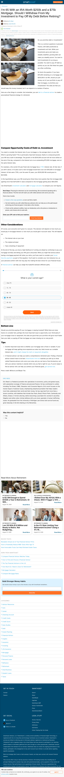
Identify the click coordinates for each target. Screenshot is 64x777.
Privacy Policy (35, 722)
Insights (4, 639)
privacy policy (5, 774)
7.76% (42, 167)
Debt (3, 628)
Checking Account (8, 615)
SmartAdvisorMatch (37, 710)
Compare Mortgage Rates (10, 573)
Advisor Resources (8, 604)
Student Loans (6, 673)
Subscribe (32, 592)
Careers (5, 695)
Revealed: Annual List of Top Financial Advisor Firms (17, 542)
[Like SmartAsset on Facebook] (4, 720)
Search (34, 692)
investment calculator (19, 186)
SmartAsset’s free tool (33, 358)
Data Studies (6, 625)
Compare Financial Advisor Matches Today (15, 556)
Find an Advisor (58, 2)
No (6, 418)
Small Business (7, 670)
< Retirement (4, 6)
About (33, 695)
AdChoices (35, 725)
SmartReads (35, 697)
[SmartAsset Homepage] (29, 2)
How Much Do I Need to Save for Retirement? (16, 567)
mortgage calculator (35, 186)
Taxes (4, 676)
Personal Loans (7, 659)
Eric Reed (6, 378)
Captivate (34, 700)
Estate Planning (7, 632)
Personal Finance (7, 656)
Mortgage (5, 652)
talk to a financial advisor (46, 92)
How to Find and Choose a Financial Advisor (16, 560)
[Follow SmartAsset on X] (4, 723)
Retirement (5, 666)
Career (4, 611)
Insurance (5, 642)
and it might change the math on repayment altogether (31, 352)
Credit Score (6, 621)
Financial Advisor (7, 635)
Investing (5, 646)
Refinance (5, 663)
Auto (3, 608)
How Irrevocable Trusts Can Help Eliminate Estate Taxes (19, 547)
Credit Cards (6, 618)
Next (32, 312)
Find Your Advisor (36, 218)
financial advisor (7, 265)
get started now (50, 366)
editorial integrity (15, 30)
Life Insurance (6, 649)
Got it (56, 772)
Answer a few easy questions (14, 200)
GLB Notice (35, 727)
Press (33, 708)
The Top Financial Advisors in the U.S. (14, 563)
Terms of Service (36, 719)
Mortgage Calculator (9, 570)
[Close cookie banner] (62, 768)
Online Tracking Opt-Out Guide (40, 730)
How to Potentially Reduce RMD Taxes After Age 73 (17, 544)
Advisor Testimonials (37, 705)
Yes (6, 416)
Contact (5, 692)
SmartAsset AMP (36, 703)
